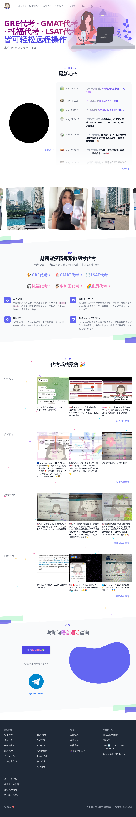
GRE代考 (8, 734)
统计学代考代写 (11, 795)
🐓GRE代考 (37, 275)
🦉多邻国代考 (67, 286)
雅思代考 (8, 750)
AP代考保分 (42, 750)
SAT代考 (41, 740)
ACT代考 (41, 745)
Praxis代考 (42, 756)
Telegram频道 (110, 734)
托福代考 (8, 740)
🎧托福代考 (37, 286)
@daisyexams (36, 693)
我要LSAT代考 (122, 595)
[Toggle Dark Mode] (84, 6)
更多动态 (125, 168)
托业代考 (41, 761)
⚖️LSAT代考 (97, 275)
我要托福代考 (122, 481)
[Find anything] (100, 6)
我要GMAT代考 (121, 542)
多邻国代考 (9, 756)
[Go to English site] (91, 6)
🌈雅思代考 (96, 286)
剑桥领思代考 (10, 761)
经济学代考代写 (11, 784)
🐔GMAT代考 (67, 275)
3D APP (106, 740)
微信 (34, 650)
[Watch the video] (68, 208)
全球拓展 (48, 150)
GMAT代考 (9, 745)
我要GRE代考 (122, 421)
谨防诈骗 (74, 745)
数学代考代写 (10, 789)
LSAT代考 (41, 734)
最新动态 (74, 734)
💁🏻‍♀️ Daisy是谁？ (77, 750)
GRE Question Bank (114, 753)
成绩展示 (74, 740)
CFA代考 (41, 766)
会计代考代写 (10, 779)
